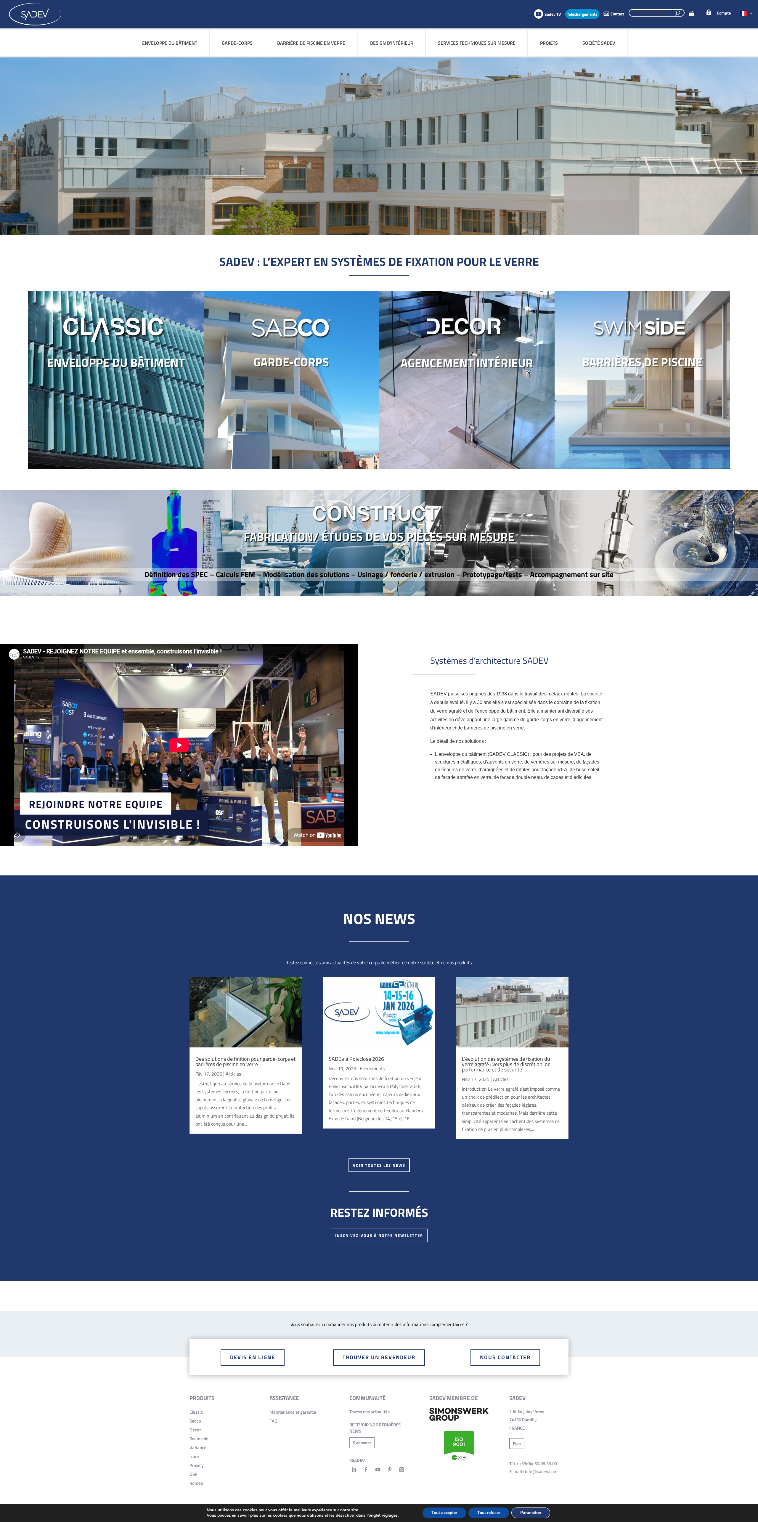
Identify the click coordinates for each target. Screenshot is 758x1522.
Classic (196, 1412)
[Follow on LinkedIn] (354, 1469)
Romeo (196, 1483)
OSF (193, 1474)
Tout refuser (488, 1512)
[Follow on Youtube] (378, 1469)
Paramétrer (530, 1512)
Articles (233, 1073)
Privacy (196, 1465)
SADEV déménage (189, 179)
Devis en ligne (252, 1357)
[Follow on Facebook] (366, 1469)
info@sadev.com (541, 1471)
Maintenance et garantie (292, 1412)
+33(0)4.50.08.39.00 (538, 1463)
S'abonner (362, 1442)
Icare (194, 1456)
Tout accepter (444, 1512)
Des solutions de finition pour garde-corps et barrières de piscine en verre (245, 1061)
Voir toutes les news (379, 1165)
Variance (198, 1447)
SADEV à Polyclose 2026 (356, 1059)
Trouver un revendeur (379, 1357)
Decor (195, 1429)
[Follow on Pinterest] (389, 1469)
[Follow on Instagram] (401, 1469)
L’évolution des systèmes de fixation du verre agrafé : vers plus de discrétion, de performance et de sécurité (506, 1064)
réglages (390, 1515)
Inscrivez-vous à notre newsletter (379, 1235)
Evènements (372, 1068)
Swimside (199, 1438)
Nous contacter (505, 1357)
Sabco (195, 1420)
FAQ (273, 1420)
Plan (517, 1443)
